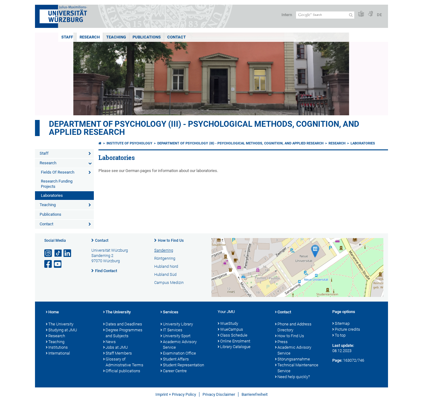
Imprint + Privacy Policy (175, 394)
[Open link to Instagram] (48, 253)
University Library (178, 324)
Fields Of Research (57, 172)
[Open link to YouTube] (58, 264)
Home (53, 312)
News (111, 341)
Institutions (58, 347)
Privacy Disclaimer (219, 394)
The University (60, 324)
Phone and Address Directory (294, 327)
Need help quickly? (293, 376)
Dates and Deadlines (124, 324)
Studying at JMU (62, 330)
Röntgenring (164, 258)
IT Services (172, 330)
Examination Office (179, 353)
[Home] (100, 143)
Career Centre (175, 371)
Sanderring (163, 250)
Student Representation (183, 365)
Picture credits (347, 329)
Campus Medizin (169, 282)
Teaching (116, 37)
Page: (337, 360)
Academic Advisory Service (180, 344)
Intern (286, 14)
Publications (147, 37)
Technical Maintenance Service (297, 368)
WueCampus (231, 329)
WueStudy (229, 323)
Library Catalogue (235, 346)
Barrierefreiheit (255, 394)
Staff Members (119, 353)
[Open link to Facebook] (48, 264)
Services (170, 312)
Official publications (123, 371)
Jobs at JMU (117, 347)
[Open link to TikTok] (58, 253)
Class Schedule (233, 335)
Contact (176, 37)
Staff (67, 37)
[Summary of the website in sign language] (370, 14)
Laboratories (52, 195)
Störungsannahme (293, 359)
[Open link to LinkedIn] (67, 253)
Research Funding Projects (56, 184)
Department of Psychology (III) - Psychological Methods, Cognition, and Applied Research (204, 128)
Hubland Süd (165, 274)
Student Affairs (176, 359)
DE (379, 14)
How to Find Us (171, 240)
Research (90, 37)
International (59, 353)
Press (282, 341)
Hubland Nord (166, 266)
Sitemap (342, 323)
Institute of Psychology (129, 143)
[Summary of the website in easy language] (361, 14)
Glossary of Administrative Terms (124, 362)
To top (340, 335)
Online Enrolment (235, 341)
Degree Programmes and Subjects (124, 333)
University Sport (176, 336)
